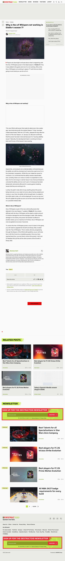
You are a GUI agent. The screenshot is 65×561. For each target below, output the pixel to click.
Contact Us (15, 524)
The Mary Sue (32, 531)
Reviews (35, 2)
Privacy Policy (43, 418)
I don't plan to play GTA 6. (54, 41)
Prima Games (38, 529)
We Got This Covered (53, 529)
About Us (5, 524)
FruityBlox (47, 531)
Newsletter (23, 2)
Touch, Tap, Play (40, 531)
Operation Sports (23, 531)
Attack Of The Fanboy (28, 529)
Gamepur (20, 529)
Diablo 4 (10, 269)
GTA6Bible (5, 534)
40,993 (34, 506)
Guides (11, 22)
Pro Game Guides (7, 529)
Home (7, 22)
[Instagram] (42, 251)
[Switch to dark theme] (59, 2)
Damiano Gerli (12, 33)
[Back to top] (2, 331)
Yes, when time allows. (53, 38)
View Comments (34, 303)
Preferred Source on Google (31, 289)
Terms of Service (35, 418)
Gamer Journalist (7, 531)
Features (43, 2)
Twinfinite (14, 529)
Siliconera (44, 529)
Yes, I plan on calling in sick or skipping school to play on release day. (55, 34)
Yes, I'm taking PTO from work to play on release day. (54, 29)
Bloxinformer (54, 531)
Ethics (9, 524)
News (30, 2)
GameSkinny (15, 531)
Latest (49, 2)
